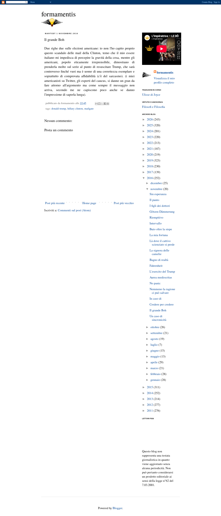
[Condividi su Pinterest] (107, 103)
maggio (155, 356)
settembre (156, 333)
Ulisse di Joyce (151, 95)
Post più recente (55, 203)
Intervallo (156, 223)
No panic (155, 283)
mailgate (89, 108)
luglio (154, 345)
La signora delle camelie (159, 252)
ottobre (155, 327)
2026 (150, 119)
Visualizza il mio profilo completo (164, 80)
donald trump (58, 108)
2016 (150, 178)
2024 (150, 131)
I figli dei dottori (160, 206)
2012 (150, 405)
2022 (150, 143)
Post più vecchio (124, 203)
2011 (150, 410)
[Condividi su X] (102, 103)
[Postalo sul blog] (99, 103)
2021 (150, 149)
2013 (150, 399)
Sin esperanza (158, 194)
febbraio (155, 374)
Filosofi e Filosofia (153, 107)
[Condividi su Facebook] (104, 103)
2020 (150, 154)
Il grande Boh (158, 310)
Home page (89, 203)
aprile (154, 362)
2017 (150, 172)
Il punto (154, 200)
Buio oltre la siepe (161, 229)
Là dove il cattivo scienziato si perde (162, 242)
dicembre (156, 183)
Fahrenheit (156, 266)
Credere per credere (162, 304)
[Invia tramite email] (96, 103)
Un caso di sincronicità (158, 318)
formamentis (58, 13)
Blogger (117, 508)
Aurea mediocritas (161, 277)
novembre (156, 189)
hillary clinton (75, 108)
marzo (154, 368)
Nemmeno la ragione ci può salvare (162, 291)
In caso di (155, 298)
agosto (154, 339)
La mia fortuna (159, 235)
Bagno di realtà (159, 260)
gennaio (155, 380)
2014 (150, 393)
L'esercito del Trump (162, 271)
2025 (150, 125)
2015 (150, 387)
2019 (150, 160)
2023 (150, 137)
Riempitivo (156, 217)
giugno (155, 350)
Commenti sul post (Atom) (74, 210)
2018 (150, 166)
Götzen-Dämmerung (162, 211)
